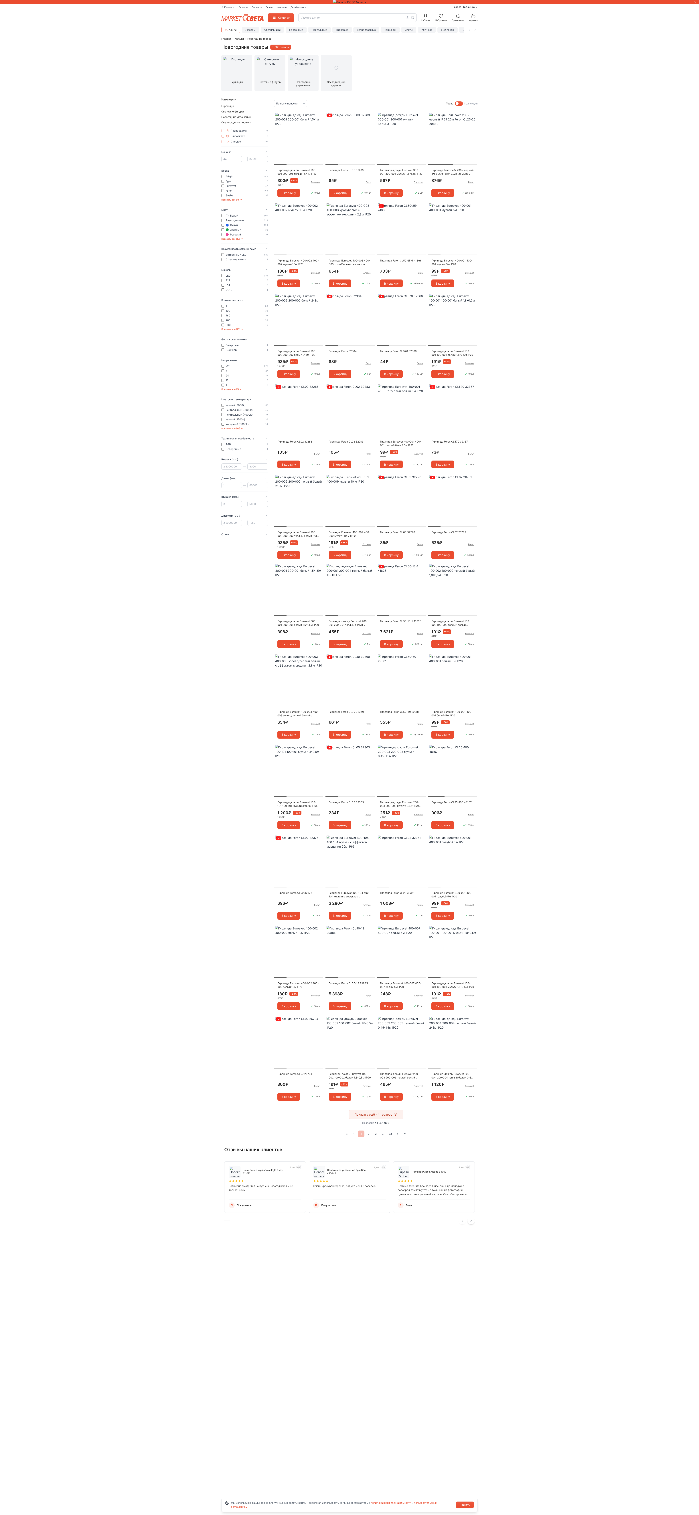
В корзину (288, 193)
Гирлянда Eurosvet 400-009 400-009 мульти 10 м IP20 (349, 534)
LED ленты (447, 29)
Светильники (272, 29)
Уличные (426, 29)
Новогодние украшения (236, 116)
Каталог (239, 38)
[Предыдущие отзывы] (462, 1220)
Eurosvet (315, 182)
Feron (368, 182)
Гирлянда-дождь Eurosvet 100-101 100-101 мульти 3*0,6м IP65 (297, 804)
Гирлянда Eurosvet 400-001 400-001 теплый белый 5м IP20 (400, 443)
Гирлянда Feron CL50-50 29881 (399, 711)
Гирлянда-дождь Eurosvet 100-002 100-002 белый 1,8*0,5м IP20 (350, 1075)
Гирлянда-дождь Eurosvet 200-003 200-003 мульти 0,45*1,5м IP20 (399, 804)
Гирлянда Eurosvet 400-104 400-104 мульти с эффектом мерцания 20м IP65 (349, 894)
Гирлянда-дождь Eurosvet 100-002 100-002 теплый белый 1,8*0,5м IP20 (450, 623)
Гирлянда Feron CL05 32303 (346, 802)
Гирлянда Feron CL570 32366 (398, 351)
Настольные (319, 29)
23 (390, 1133)
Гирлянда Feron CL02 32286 (294, 441)
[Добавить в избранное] (319, 116)
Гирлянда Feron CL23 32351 (397, 892)
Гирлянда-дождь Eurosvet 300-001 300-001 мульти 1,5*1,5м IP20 (401, 171)
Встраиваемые (366, 29)
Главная (226, 38)
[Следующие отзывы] (471, 1220)
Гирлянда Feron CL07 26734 (294, 1073)
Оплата (269, 7)
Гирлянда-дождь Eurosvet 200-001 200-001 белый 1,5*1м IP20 (297, 171)
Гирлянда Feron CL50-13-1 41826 (400, 621)
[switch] (459, 103)
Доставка (257, 7)
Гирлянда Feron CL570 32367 (449, 441)
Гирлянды (227, 106)
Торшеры (390, 29)
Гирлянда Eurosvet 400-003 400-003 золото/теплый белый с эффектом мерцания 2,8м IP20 (298, 713)
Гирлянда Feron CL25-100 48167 (451, 802)
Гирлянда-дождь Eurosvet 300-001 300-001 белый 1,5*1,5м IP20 (298, 623)
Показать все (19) (230, 238)
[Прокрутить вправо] (475, 29)
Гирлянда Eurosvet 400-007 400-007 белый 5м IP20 (400, 985)
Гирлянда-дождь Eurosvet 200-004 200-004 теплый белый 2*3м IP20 (452, 1075)
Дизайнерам (297, 7)
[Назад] (354, 1134)
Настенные (296, 29)
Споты (409, 29)
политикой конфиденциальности (391, 1502)
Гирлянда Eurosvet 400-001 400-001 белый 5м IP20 (451, 713)
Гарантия (243, 7)
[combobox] (357, 17)
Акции (232, 29)
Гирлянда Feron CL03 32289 (346, 170)
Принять (465, 1504)
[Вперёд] (397, 1134)
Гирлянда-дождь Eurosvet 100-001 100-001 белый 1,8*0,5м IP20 (452, 353)
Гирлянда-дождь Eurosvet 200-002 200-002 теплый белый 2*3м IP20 (298, 534)
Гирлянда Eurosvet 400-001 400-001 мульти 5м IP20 (451, 262)
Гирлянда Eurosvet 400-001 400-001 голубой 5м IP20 (451, 894)
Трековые (342, 29)
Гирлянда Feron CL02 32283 (346, 441)
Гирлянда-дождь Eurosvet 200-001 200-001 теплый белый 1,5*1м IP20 (348, 623)
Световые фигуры (232, 111)
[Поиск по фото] (407, 17)
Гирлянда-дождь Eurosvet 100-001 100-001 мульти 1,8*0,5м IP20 (452, 985)
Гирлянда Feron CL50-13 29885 (348, 983)
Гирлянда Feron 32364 (343, 351)
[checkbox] (222, 130)
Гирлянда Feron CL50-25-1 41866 (401, 260)
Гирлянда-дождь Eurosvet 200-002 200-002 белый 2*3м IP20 (296, 353)
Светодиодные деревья (236, 122)
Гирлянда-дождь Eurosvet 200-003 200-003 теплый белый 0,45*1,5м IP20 (399, 1075)
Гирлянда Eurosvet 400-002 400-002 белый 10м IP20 (298, 985)
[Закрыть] (695, 2)
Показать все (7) (230, 199)
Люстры (250, 29)
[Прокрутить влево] (469, 29)
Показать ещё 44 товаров (373, 1114)
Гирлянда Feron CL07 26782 (448, 532)
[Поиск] (412, 17)
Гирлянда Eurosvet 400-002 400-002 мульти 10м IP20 (298, 262)
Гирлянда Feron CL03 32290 (397, 532)
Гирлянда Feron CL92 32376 (294, 892)
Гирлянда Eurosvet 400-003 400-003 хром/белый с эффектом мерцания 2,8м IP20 (349, 262)
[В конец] (405, 1134)
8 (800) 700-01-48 (464, 7)
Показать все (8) (230, 389)
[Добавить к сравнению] (319, 123)
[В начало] (346, 1134)
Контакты (282, 7)
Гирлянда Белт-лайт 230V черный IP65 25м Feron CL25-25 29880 (452, 171)
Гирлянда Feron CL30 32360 (346, 711)
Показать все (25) (230, 329)
